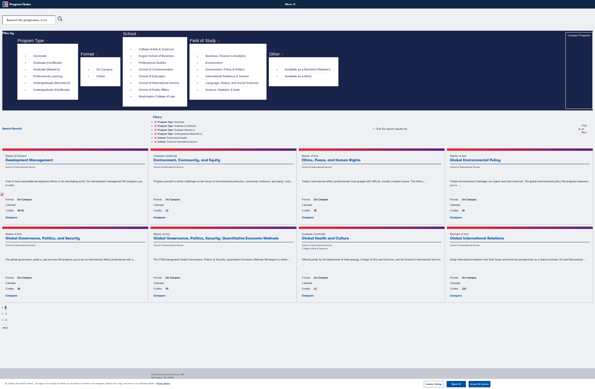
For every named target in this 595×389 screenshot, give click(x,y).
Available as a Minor (298, 76)
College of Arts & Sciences (156, 49)
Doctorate (39, 56)
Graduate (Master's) (46, 69)
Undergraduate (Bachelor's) (51, 83)
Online (100, 76)
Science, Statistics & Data (222, 89)
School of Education (152, 76)
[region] (297, 384)
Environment (213, 62)
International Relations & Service (227, 76)
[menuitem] (49, 56)
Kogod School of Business (156, 56)
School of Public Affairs (154, 89)
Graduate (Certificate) (47, 62)
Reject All (456, 384)
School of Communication (156, 69)
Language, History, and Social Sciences (232, 83)
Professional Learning (47, 76)
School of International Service (159, 83)
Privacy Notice (163, 383)
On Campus (104, 69)
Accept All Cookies (479, 384)
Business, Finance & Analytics (225, 56)
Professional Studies (152, 62)
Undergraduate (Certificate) (51, 89)
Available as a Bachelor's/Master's (308, 69)
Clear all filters (584, 129)
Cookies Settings (434, 384)
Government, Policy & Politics (225, 69)
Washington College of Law (157, 96)
